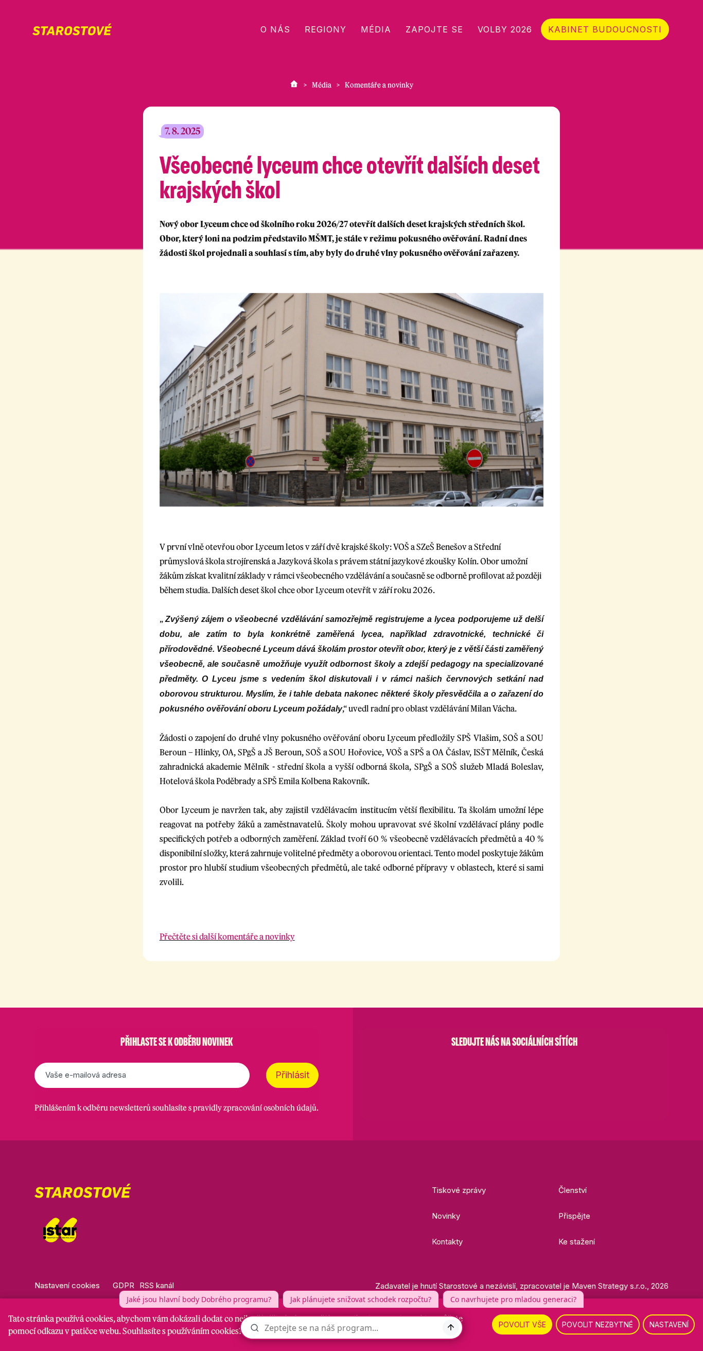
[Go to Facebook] (460, 1068)
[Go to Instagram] (487, 1068)
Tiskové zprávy (459, 1190)
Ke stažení (576, 1241)
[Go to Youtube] (541, 1068)
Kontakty (447, 1241)
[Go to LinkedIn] (568, 1068)
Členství (572, 1190)
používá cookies (84, 1318)
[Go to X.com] (514, 1068)
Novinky (446, 1216)
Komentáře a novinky (379, 85)
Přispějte (574, 1216)
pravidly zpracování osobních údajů (255, 1108)
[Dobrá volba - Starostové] (72, 29)
